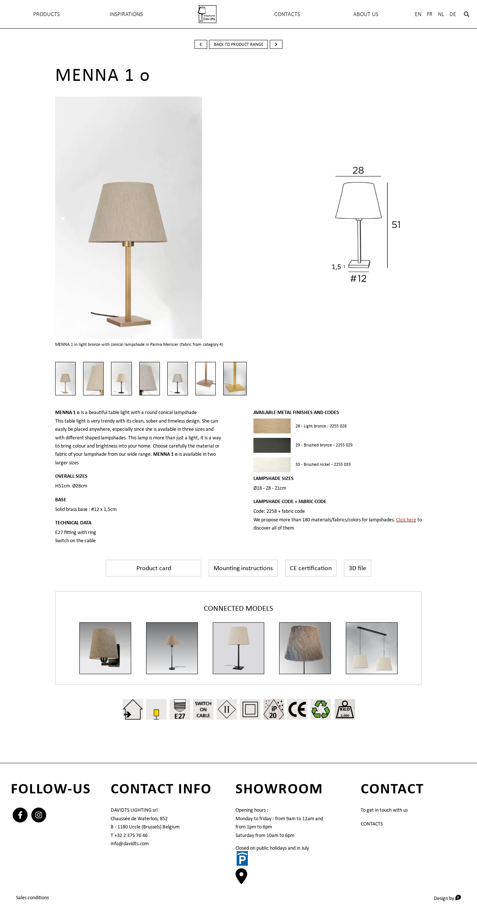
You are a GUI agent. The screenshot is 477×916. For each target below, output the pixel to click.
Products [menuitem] (46, 14)
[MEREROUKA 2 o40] (372, 648)
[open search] (466, 14)
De (452, 14)
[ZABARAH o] (305, 648)
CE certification (311, 567)
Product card (153, 567)
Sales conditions (32, 897)
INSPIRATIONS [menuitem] (126, 14)
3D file (357, 567)
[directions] (241, 879)
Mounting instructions (243, 567)
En (418, 14)
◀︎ (65, 218)
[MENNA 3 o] (239, 648)
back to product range (238, 44)
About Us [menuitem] (365, 14)
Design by (450, 897)
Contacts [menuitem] (287, 14)
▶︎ (219, 218)
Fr (430, 14)
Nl (441, 14)
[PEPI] (172, 648)
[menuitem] (207, 14)
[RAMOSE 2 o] (105, 648)
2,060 (345, 715)
